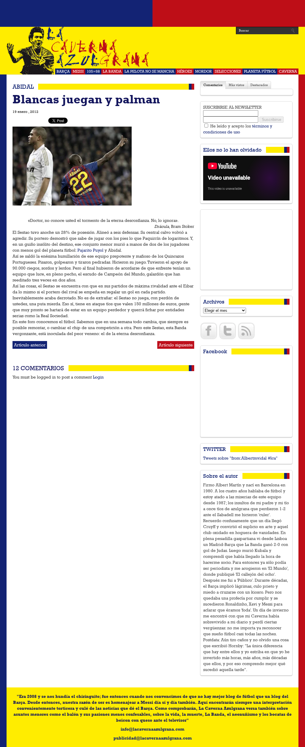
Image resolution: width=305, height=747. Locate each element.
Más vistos (236, 85)
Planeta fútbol (260, 71)
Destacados (259, 85)
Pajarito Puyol (90, 250)
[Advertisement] (152, 13)
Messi (78, 71)
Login (98, 377)
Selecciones (228, 71)
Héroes (184, 71)
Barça (63, 71)
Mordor (203, 71)
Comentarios (212, 85)
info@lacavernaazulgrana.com (152, 729)
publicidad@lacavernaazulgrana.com (152, 738)
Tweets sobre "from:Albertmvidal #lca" (240, 458)
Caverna (288, 71)
